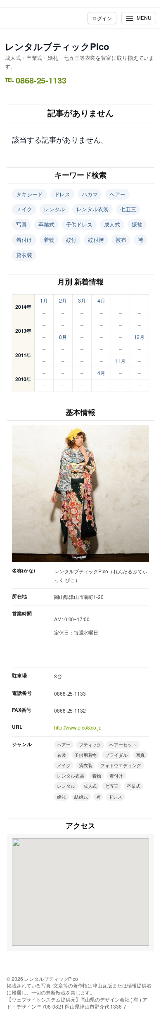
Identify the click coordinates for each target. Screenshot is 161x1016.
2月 (63, 300)
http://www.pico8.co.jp (78, 727)
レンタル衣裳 (92, 209)
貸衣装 (24, 255)
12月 (139, 336)
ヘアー (117, 194)
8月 (63, 336)
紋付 (71, 239)
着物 (49, 239)
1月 (44, 300)
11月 (120, 360)
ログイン (102, 17)
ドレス (62, 194)
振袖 (137, 224)
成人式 (112, 224)
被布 (121, 239)
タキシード (29, 194)
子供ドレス (79, 224)
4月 (101, 300)
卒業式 (46, 224)
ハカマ (90, 194)
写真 (21, 224)
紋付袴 (96, 239)
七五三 (128, 209)
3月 (82, 300)
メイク (24, 209)
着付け (24, 239)
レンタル (54, 209)
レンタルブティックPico (57, 46)
